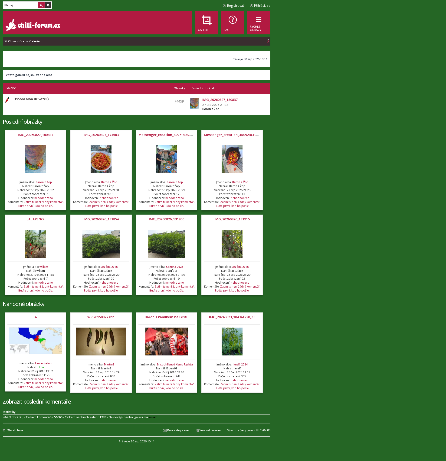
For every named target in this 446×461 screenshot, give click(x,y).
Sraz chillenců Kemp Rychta (175, 364)
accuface (106, 271)
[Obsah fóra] (33, 25)
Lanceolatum (43, 363)
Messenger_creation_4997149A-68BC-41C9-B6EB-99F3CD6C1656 (189, 135)
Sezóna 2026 (109, 267)
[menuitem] (232, 22)
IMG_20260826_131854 (101, 219)
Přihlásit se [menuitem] (262, 5)
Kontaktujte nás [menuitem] (178, 430)
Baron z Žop (211, 109)
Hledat (41, 5)
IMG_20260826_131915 (232, 219)
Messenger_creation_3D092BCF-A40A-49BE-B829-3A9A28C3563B (256, 135)
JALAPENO (35, 219)
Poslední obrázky (22, 121)
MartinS (109, 364)
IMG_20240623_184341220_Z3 (232, 317)
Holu (41, 367)
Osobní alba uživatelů (31, 99)
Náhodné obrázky (23, 304)
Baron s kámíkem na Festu (166, 317)
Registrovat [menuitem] (235, 5)
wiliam (43, 267)
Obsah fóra (15, 430)
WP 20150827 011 (101, 317)
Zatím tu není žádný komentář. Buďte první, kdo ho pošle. (41, 204)
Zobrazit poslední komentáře (37, 401)
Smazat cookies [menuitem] (210, 430)
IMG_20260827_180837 (35, 135)
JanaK (237, 368)
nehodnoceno (43, 198)
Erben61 (171, 368)
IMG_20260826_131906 (166, 219)
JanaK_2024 (240, 364)
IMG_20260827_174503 (101, 135)
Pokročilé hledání (48, 5)
